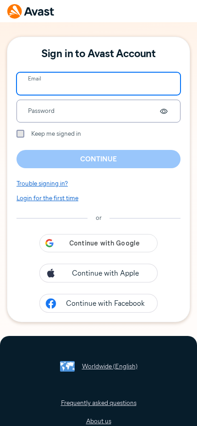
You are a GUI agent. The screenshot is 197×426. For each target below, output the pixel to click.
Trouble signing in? (42, 183)
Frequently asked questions (99, 403)
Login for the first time (47, 198)
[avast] (31, 11)
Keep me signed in (56, 134)
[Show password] (163, 111)
